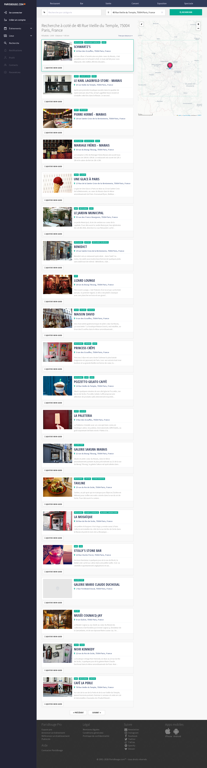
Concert (135, 3)
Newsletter (133, 729)
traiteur (91, 310)
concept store (85, 76)
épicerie (83, 310)
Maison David (84, 314)
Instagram (133, 732)
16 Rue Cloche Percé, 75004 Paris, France (93, 555)
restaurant (79, 42)
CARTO (199, 115)
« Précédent (78, 712)
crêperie (88, 344)
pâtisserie (83, 110)
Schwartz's (82, 47)
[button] (141, 24)
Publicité (46, 739)
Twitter (131, 739)
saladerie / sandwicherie (109, 512)
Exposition (162, 3)
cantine (87, 479)
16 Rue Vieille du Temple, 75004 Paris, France (95, 386)
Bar (81, 3)
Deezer (131, 748)
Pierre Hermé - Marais (90, 114)
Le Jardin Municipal (89, 213)
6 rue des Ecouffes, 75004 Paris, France (92, 318)
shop (103, 42)
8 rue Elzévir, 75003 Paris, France (90, 619)
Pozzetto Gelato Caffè (90, 382)
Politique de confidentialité (96, 736)
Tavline (79, 483)
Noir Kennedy (84, 649)
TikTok (131, 742)
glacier (82, 175)
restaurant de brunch (100, 242)
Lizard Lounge (84, 280)
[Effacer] (162, 12)
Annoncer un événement (53, 732)
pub (81, 546)
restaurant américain (92, 42)
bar (76, 208)
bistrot (87, 242)
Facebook (132, 736)
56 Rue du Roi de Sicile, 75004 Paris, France (94, 521)
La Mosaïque (83, 517)
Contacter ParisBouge (52, 750)
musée (77, 611)
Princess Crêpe (84, 348)
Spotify (131, 745)
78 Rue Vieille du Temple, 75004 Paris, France (95, 687)
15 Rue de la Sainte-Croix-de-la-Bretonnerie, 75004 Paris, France (103, 183)
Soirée (108, 3)
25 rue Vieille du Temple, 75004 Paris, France (94, 85)
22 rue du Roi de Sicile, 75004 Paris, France (94, 653)
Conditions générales (93, 732)
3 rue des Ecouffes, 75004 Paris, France (92, 352)
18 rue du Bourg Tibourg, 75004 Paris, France (95, 284)
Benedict (80, 246)
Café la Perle (83, 683)
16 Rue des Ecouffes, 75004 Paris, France (93, 51)
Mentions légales (91, 729)
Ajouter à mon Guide (54, 68)
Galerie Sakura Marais (90, 449)
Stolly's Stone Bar (87, 550)
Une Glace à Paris (86, 179)
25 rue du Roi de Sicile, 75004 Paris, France (94, 487)
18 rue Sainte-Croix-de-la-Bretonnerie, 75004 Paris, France (100, 118)
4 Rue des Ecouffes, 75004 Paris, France (93, 420)
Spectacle (188, 3)
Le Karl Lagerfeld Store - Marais (98, 80)
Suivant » (96, 712)
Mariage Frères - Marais (92, 145)
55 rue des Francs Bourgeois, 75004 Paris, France (97, 217)
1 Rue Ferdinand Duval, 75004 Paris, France (94, 588)
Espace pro (47, 729)
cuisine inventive (98, 479)
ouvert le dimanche (91, 512)
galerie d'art (79, 445)
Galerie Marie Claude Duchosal (97, 584)
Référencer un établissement (56, 736)
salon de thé (89, 141)
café (91, 208)
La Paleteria (83, 415)
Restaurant (55, 3)
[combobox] (74, 12)
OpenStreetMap (186, 115)
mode (94, 76)
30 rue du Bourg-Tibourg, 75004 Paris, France (95, 149)
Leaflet (179, 115)
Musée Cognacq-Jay (88, 615)
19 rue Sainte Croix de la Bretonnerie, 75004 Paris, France (100, 251)
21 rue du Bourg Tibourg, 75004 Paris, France (95, 453)
